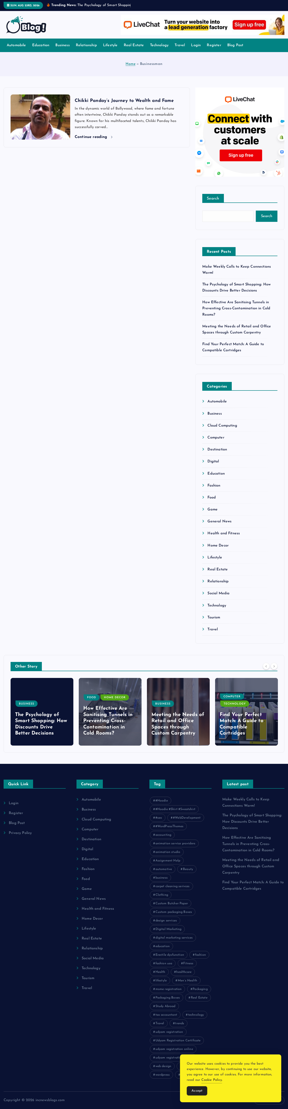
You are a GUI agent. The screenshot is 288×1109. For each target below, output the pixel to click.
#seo (158, 818)
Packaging (200, 989)
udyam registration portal (174, 1057)
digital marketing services (174, 937)
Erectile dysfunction (169, 955)
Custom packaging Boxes (173, 912)
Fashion (213, 485)
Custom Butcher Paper (171, 903)
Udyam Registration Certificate (178, 1040)
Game (212, 509)
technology (196, 1015)
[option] (42, 712)
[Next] (274, 666)
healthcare (183, 972)
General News (219, 521)
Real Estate (134, 45)
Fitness (188, 963)
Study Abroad (165, 1006)
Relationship (86, 45)
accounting (163, 835)
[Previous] (266, 666)
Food (211, 497)
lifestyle (161, 980)
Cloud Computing (222, 425)
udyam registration (169, 1032)
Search (213, 198)
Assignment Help (167, 860)
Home (130, 64)
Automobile (16, 45)
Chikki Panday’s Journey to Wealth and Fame (124, 101)
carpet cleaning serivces (172, 886)
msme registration (168, 989)
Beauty (188, 869)
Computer (215, 437)
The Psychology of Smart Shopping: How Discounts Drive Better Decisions (252, 822)
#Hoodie (161, 800)
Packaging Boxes (167, 997)
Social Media (218, 593)
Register (214, 45)
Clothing (161, 895)
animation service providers (175, 843)
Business (62, 45)
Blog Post (235, 45)
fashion (200, 955)
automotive (163, 869)
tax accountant (166, 1015)
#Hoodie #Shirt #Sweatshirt (175, 809)
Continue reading (92, 137)
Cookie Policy (211, 1080)
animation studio (167, 852)
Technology (159, 45)
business (161, 877)
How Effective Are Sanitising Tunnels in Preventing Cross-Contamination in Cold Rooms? (236, 308)
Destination (217, 449)
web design (163, 1066)
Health (160, 972)
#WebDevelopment (186, 818)
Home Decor (218, 545)
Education (40, 45)
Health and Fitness (223, 533)
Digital (213, 461)
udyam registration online (174, 1049)
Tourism (213, 617)
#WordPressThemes (169, 826)
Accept (196, 1091)
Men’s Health (187, 980)
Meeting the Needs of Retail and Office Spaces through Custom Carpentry (250, 866)
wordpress (162, 1075)
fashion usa (163, 963)
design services (166, 920)
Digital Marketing (168, 929)
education (162, 946)
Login (196, 45)
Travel (180, 45)
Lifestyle (110, 45)
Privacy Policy (20, 833)
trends (179, 1023)
